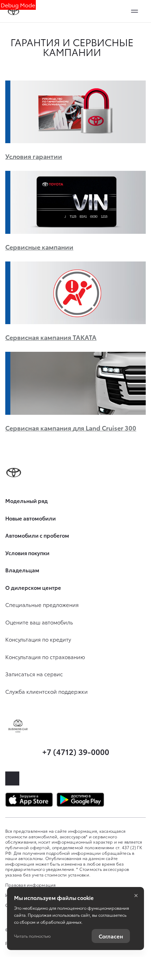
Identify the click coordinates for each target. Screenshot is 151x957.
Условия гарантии (33, 156)
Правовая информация (30, 885)
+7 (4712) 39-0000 (75, 751)
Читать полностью (32, 936)
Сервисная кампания (70, 427)
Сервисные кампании (39, 246)
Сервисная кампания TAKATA (51, 337)
